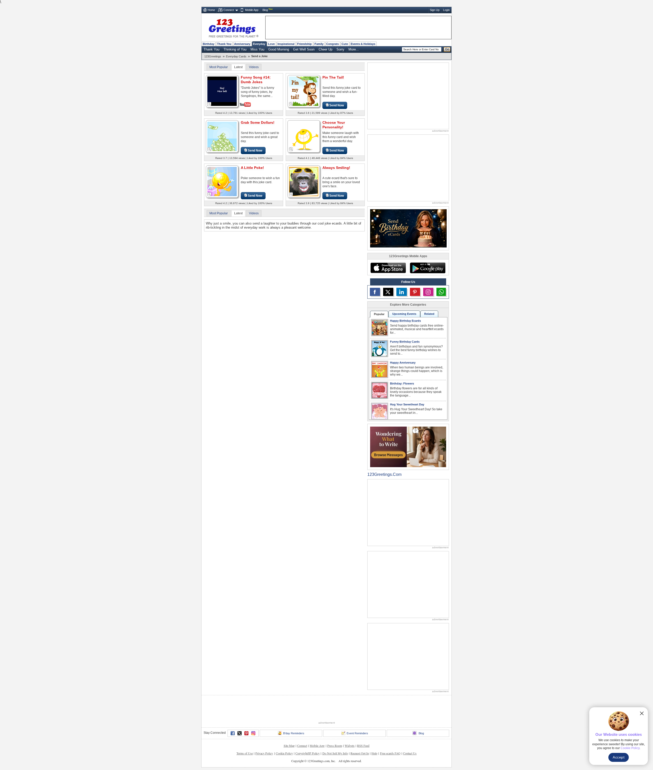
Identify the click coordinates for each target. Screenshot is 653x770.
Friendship (304, 43)
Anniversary (242, 43)
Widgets (350, 745)
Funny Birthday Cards (405, 341)
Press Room (334, 745)
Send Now (336, 105)
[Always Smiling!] (303, 181)
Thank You (224, 43)
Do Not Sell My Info (335, 753)
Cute (345, 43)
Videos (254, 67)
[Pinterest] (246, 733)
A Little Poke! (252, 168)
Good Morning (278, 49)
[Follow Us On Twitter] (388, 292)
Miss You (257, 49)
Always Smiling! (336, 168)
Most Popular (218, 67)
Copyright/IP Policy (307, 753)
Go (447, 49)
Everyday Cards (236, 56)
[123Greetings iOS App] (388, 268)
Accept (618, 757)
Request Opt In (359, 753)
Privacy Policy (264, 753)
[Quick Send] (209, 104)
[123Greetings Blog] (408, 446)
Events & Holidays (363, 43)
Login (446, 9)
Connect (228, 9)
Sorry (340, 49)
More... (353, 49)
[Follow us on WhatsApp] (441, 292)
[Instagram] (253, 733)
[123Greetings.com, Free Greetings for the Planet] (233, 27)
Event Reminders (357, 733)
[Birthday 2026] (408, 228)
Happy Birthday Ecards (405, 320)
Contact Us (410, 753)
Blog (265, 9)
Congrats (332, 43)
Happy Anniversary (403, 362)
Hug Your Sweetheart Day (407, 404)
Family (319, 43)
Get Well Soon (304, 49)
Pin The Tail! (333, 77)
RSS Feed (363, 745)
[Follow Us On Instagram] (428, 292)
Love (271, 43)
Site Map (289, 745)
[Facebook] (233, 733)
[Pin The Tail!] (303, 91)
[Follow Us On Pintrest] (415, 292)
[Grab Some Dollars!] (222, 136)
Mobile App (251, 9)
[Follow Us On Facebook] (375, 292)
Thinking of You (234, 49)
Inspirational (286, 43)
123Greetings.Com (384, 474)
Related (429, 313)
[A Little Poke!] (222, 181)
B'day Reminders (293, 733)
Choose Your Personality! (333, 124)
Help (374, 753)
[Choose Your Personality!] (303, 136)
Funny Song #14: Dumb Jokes (256, 79)
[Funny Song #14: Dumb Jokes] (222, 91)
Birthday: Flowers (402, 383)
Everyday (259, 43)
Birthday (208, 43)
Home (211, 9)
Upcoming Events (404, 313)
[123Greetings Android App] (427, 268)
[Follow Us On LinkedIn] (401, 292)
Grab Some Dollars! (257, 122)
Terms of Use (244, 753)
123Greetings (212, 56)
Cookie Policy (284, 753)
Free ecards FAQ (390, 753)
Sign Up (434, 9)
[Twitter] (239, 733)
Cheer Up (325, 49)
